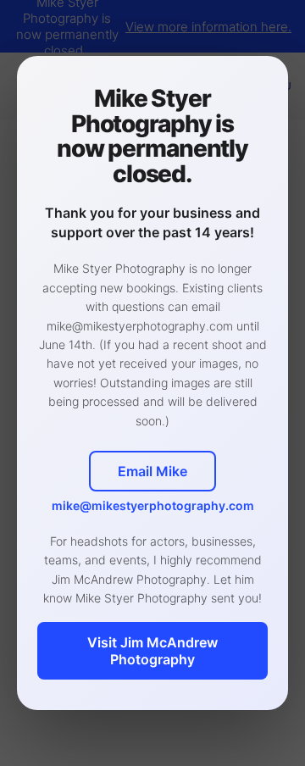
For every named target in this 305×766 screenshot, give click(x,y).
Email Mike (152, 471)
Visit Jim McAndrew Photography (152, 651)
